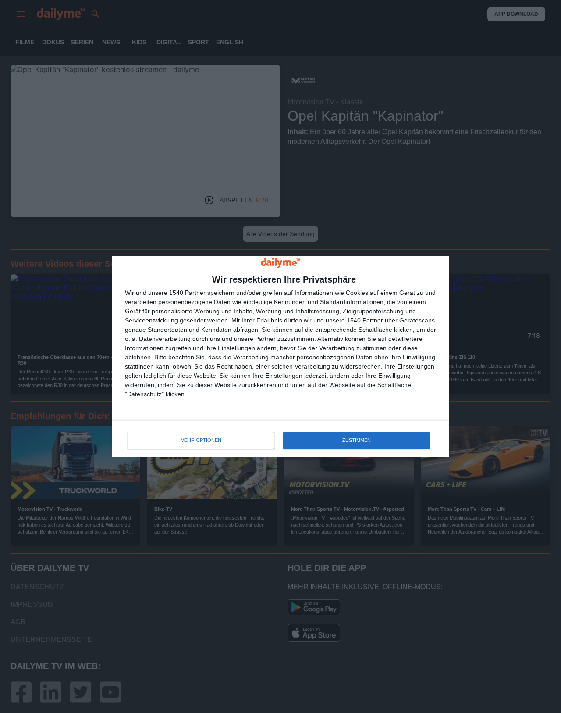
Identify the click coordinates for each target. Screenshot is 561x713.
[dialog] (280, 356)
